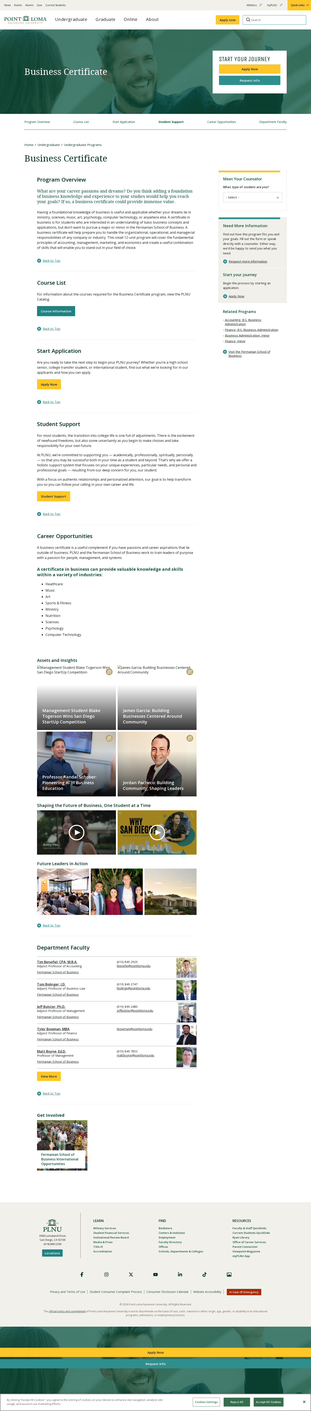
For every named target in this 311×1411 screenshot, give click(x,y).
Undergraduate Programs (83, 145)
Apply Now (250, 69)
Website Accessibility (207, 1292)
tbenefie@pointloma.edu (133, 966)
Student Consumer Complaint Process (116, 1292)
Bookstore (165, 1228)
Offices (163, 1247)
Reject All (236, 1402)
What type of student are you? (246, 187)
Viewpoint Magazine (246, 1251)
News (7, 5)
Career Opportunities (221, 122)
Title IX (98, 1247)
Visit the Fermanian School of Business (249, 354)
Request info (250, 80)
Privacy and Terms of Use (67, 1292)
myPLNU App (241, 1256)
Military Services (104, 1228)
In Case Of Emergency (244, 1292)
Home (28, 145)
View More (49, 1076)
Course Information (56, 311)
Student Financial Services (111, 1233)
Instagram (106, 1274)
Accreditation (102, 1251)
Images (229, 1274)
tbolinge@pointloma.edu (133, 988)
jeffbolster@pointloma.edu (135, 1011)
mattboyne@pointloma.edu (135, 1055)
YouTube (155, 1274)
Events (18, 5)
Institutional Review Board (111, 1237)
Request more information (248, 261)
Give (39, 5)
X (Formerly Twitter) (131, 1274)
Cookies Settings (206, 1402)
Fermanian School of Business (58, 972)
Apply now (227, 20)
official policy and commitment (67, 1311)
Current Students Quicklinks (251, 1233)
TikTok (205, 1274)
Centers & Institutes (172, 1233)
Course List (81, 122)
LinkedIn (180, 1274)
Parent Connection (245, 1247)
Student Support (171, 122)
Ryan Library (241, 1237)
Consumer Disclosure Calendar (167, 1292)
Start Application (124, 122)
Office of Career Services (249, 1242)
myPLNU (272, 6)
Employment (167, 1237)
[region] (155, 1402)
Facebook (82, 1274)
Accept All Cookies (268, 1402)
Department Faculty (273, 122)
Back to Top (51, 261)
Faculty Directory (170, 1242)
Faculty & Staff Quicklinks (249, 1228)
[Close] (304, 1401)
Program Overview (37, 122)
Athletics (251, 6)
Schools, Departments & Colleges (181, 1251)
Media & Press (103, 1242)
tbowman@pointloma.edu (134, 1029)
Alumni (29, 5)
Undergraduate (48, 145)
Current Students (55, 5)
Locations (52, 1253)
